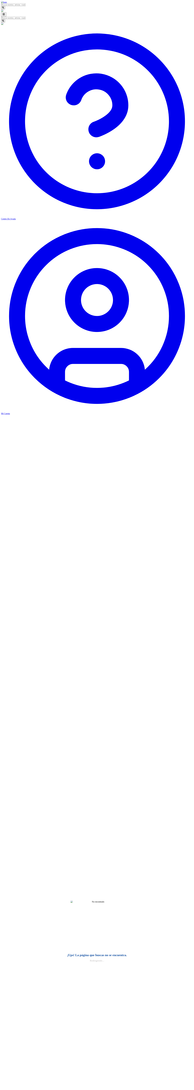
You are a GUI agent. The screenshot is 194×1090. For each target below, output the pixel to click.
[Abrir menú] (3, 14)
